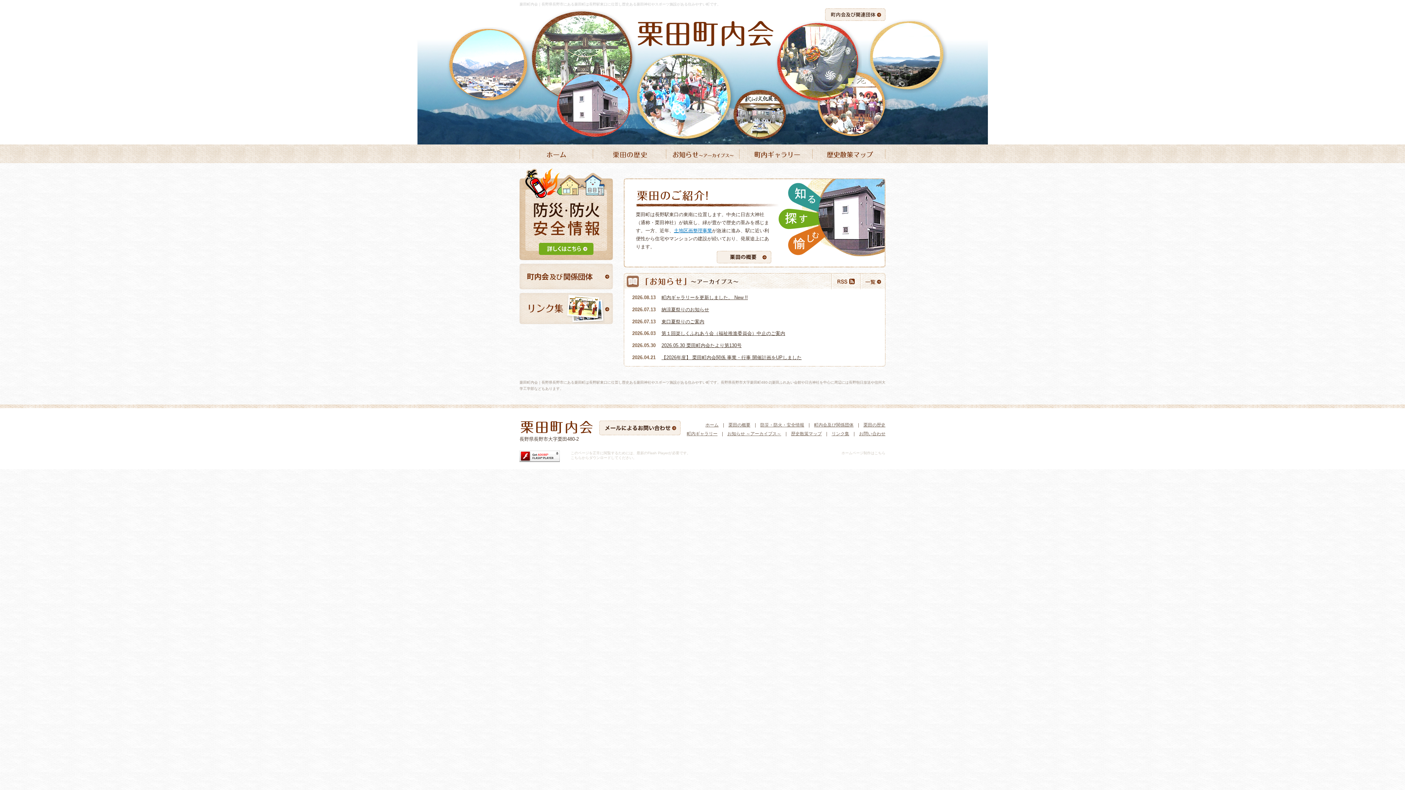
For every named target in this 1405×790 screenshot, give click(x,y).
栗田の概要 (739, 425)
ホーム (712, 425)
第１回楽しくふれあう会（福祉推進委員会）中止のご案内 (723, 333)
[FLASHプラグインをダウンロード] (540, 460)
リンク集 (840, 433)
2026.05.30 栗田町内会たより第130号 (702, 345)
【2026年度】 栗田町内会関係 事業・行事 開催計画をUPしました (732, 357)
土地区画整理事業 (693, 230)
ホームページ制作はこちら (863, 453)
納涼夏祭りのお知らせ (685, 309)
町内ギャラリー (702, 433)
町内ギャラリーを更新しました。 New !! (705, 297)
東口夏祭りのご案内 (683, 321)
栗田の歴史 (874, 425)
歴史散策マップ (806, 433)
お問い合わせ (872, 433)
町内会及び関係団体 (834, 425)
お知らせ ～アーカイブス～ (754, 433)
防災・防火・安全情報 (782, 425)
